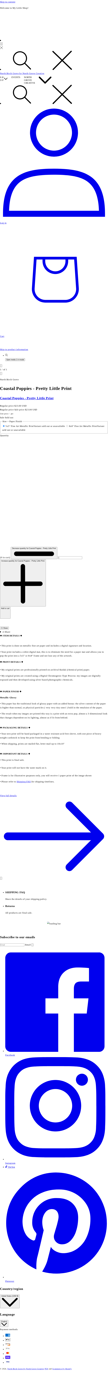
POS (46, 1369)
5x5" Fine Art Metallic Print (35, 426)
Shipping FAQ (24, 781)
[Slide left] (1, 365)
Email (28, 944)
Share (5, 628)
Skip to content (7, 2)
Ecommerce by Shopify (62, 1369)
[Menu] (1, 44)
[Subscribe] (32, 944)
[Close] (1, 878)
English (4, 1321)
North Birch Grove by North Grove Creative (25, 1369)
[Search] (54, 61)
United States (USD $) (9, 1296)
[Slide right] (1, 373)
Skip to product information (14, 349)
